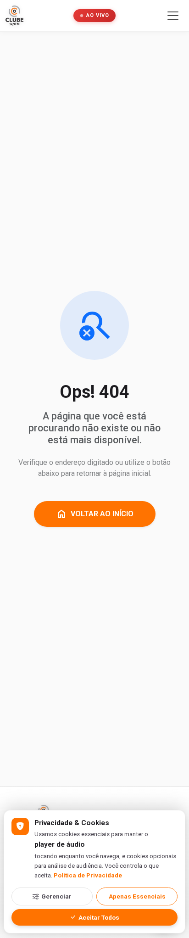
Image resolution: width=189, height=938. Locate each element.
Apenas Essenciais (137, 896)
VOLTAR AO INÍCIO (94, 514)
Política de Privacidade (88, 875)
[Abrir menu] (172, 15)
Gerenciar (56, 896)
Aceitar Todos (98, 917)
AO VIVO (97, 15)
